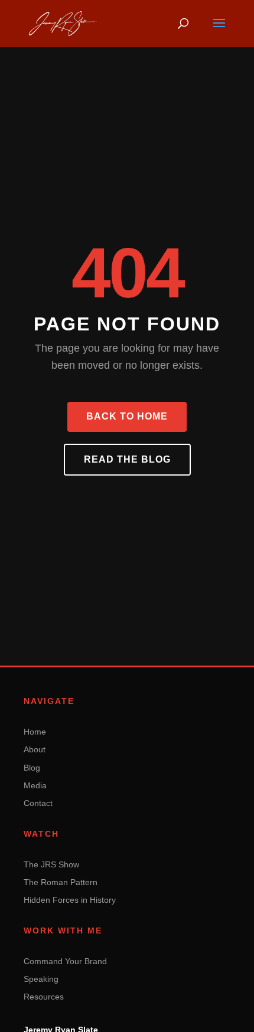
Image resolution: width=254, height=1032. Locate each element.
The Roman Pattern (60, 882)
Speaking (41, 979)
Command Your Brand (65, 961)
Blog (32, 767)
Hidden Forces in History (70, 900)
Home (35, 731)
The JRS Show (51, 864)
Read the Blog (127, 459)
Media (35, 785)
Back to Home (127, 416)
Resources (44, 996)
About (34, 749)
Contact (38, 803)
